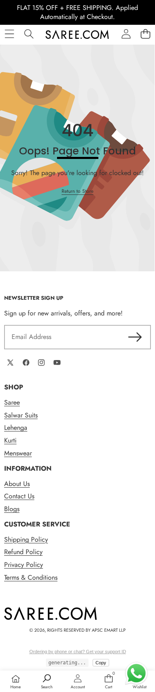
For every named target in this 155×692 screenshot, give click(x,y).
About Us (17, 483)
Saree (12, 402)
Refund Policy (23, 552)
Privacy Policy (23, 564)
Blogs (11, 509)
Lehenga (15, 427)
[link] (77, 191)
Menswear (18, 453)
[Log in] (126, 34)
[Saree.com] (77, 34)
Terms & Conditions (30, 577)
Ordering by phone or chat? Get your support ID (77, 651)
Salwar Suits (21, 415)
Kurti (10, 440)
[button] (145, 34)
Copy (100, 662)
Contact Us (19, 496)
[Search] (28, 34)
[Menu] (9, 34)
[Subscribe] (135, 336)
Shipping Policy (26, 539)
